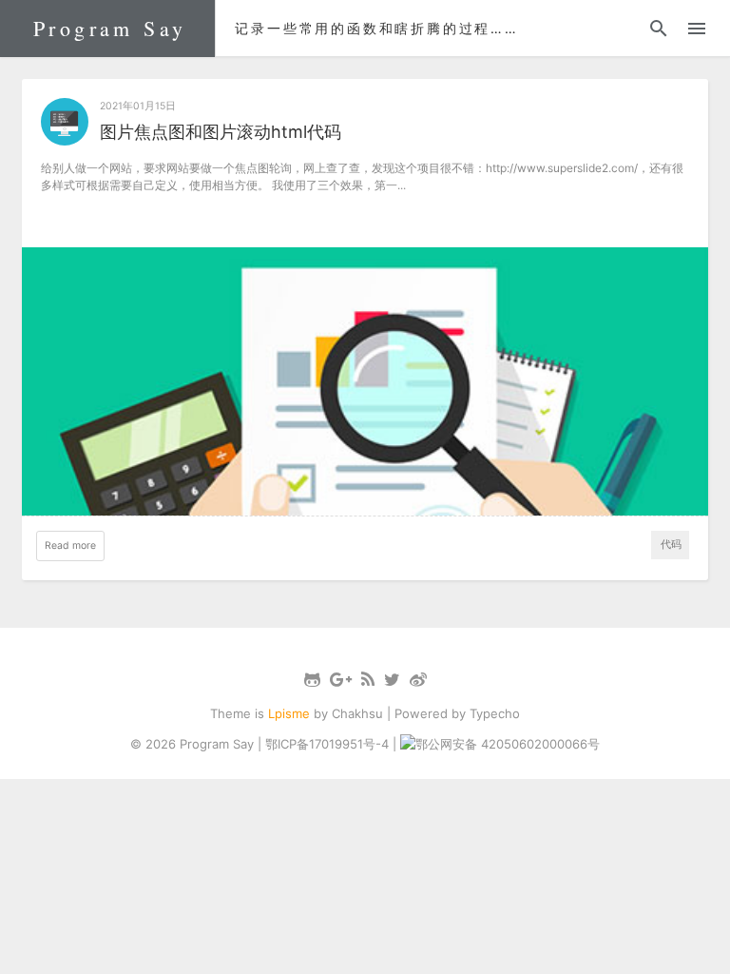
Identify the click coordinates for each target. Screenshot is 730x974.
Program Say (109, 28)
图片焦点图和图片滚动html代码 (220, 132)
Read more (70, 545)
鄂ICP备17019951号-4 (327, 743)
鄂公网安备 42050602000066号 (507, 743)
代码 (671, 544)
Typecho (495, 713)
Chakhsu (357, 713)
